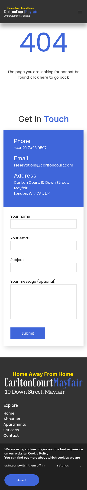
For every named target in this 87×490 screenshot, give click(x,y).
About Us (11, 419)
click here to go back (49, 77)
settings (63, 465)
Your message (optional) (33, 281)
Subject (17, 259)
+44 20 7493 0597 (30, 148)
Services (11, 430)
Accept (21, 480)
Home (8, 413)
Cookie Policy (38, 453)
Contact (11, 435)
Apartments (14, 424)
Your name (20, 216)
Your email (19, 238)
